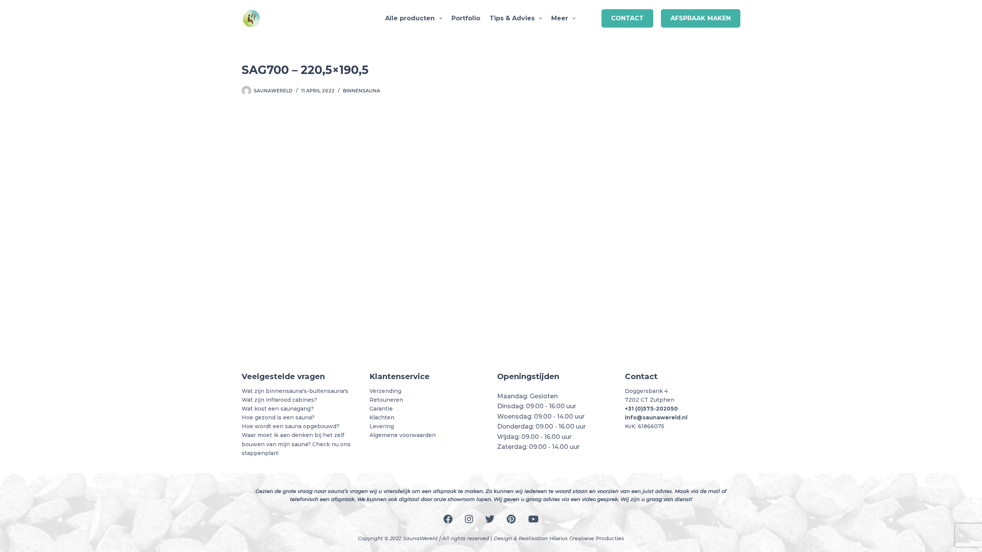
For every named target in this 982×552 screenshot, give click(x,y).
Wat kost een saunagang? (278, 408)
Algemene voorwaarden (402, 435)
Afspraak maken (701, 18)
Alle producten (410, 18)
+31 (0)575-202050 (651, 408)
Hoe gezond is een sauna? (278, 417)
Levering (381, 426)
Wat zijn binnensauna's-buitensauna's (295, 391)
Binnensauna (361, 91)
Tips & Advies (512, 18)
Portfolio (465, 18)
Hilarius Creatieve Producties (586, 538)
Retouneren (386, 399)
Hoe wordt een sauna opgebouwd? (290, 426)
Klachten (381, 417)
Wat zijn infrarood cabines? (279, 399)
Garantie (381, 408)
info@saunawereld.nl (656, 417)
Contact (627, 18)
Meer (559, 18)
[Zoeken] (591, 18)
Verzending (385, 391)
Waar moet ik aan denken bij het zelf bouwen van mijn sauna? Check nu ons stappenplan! (296, 444)
